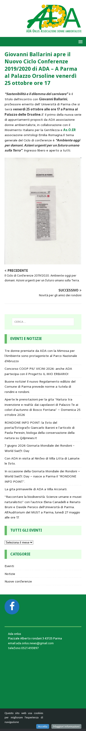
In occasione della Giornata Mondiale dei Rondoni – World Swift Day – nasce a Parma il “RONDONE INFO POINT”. (42, 476)
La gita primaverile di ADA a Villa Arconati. (36, 489)
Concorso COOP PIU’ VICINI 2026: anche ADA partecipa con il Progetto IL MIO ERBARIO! (38, 371)
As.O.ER (69, 129)
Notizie (10, 573)
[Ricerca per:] (43, 322)
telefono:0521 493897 (23, 648)
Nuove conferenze (18, 581)
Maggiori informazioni (66, 726)
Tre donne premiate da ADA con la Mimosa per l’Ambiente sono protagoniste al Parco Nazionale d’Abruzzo (41, 356)
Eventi (9, 566)
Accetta (42, 726)
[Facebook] (12, 606)
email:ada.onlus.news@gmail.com (31, 643)
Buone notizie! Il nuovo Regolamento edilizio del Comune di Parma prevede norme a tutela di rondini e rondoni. (40, 386)
